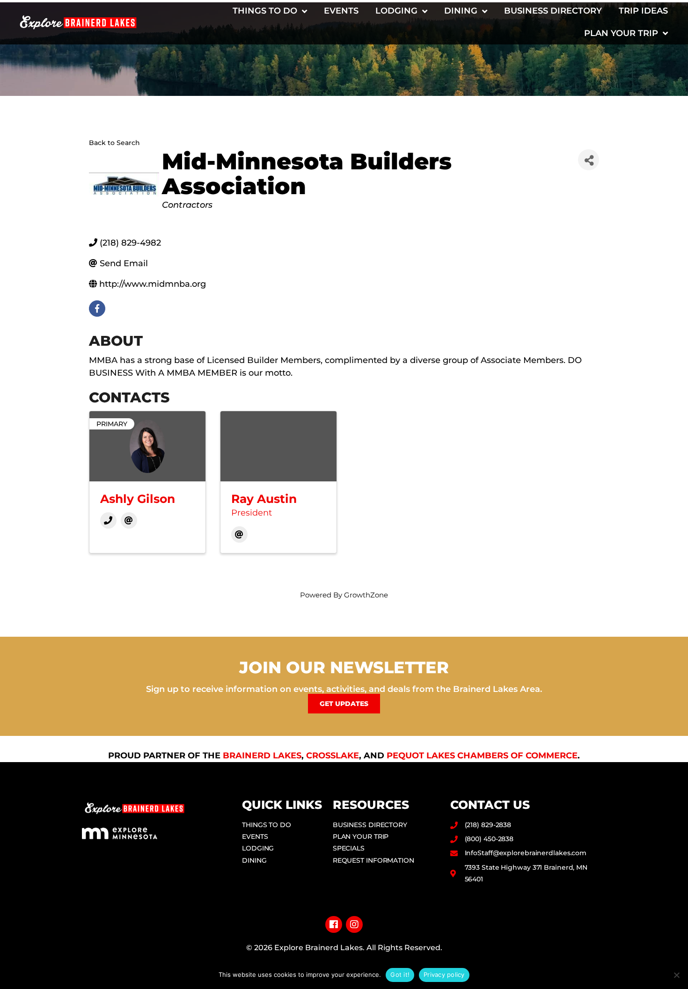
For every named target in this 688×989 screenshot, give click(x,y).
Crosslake (332, 755)
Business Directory (553, 11)
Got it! (400, 974)
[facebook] (97, 308)
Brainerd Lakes (262, 755)
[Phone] (108, 520)
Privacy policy (444, 974)
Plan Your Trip (621, 33)
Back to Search (114, 142)
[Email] (129, 520)
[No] (676, 975)
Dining (460, 11)
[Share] (588, 159)
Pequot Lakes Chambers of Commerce (482, 755)
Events (341, 11)
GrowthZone (366, 594)
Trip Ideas (643, 11)
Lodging (396, 11)
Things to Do (265, 11)
